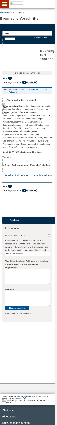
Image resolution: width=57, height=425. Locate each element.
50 (35, 82)
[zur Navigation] (4, 4)
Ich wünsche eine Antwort (16, 235)
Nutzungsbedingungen (16, 422)
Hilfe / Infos (9, 416)
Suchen (49, 33)
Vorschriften (5, 13)
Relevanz (13, 92)
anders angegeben (22, 396)
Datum (21, 89)
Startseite (8, 410)
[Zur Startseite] (33, 4)
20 (29, 82)
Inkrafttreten (34, 89)
